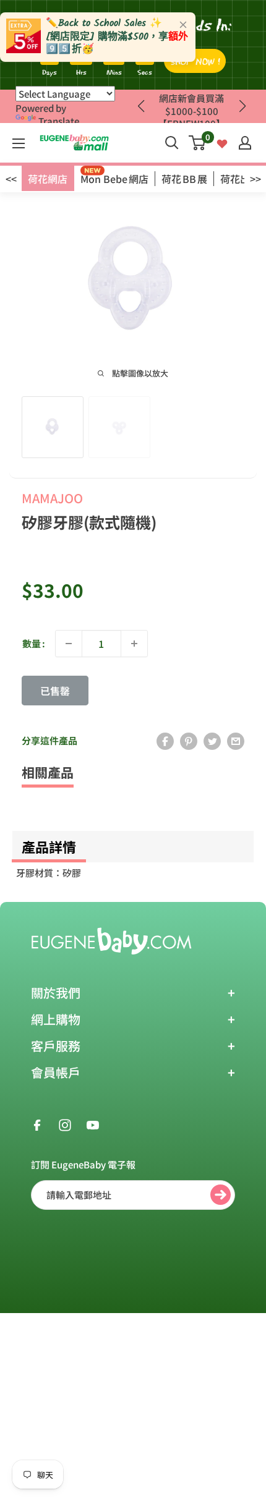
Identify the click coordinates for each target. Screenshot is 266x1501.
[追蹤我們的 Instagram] (65, 1124)
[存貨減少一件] (69, 644)
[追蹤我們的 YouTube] (93, 1124)
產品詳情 (49, 846)
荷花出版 (240, 178)
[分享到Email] (235, 740)
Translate (58, 120)
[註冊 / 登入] (245, 143)
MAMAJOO (52, 498)
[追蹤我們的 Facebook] (37, 1124)
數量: (33, 643)
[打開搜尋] (172, 143)
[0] (197, 142)
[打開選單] (18, 143)
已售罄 (55, 690)
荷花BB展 (184, 178)
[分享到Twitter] (212, 740)
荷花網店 (47, 178)
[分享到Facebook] (165, 740)
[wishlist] (222, 142)
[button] (242, 106)
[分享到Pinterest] (188, 740)
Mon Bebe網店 (114, 178)
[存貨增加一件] (134, 644)
